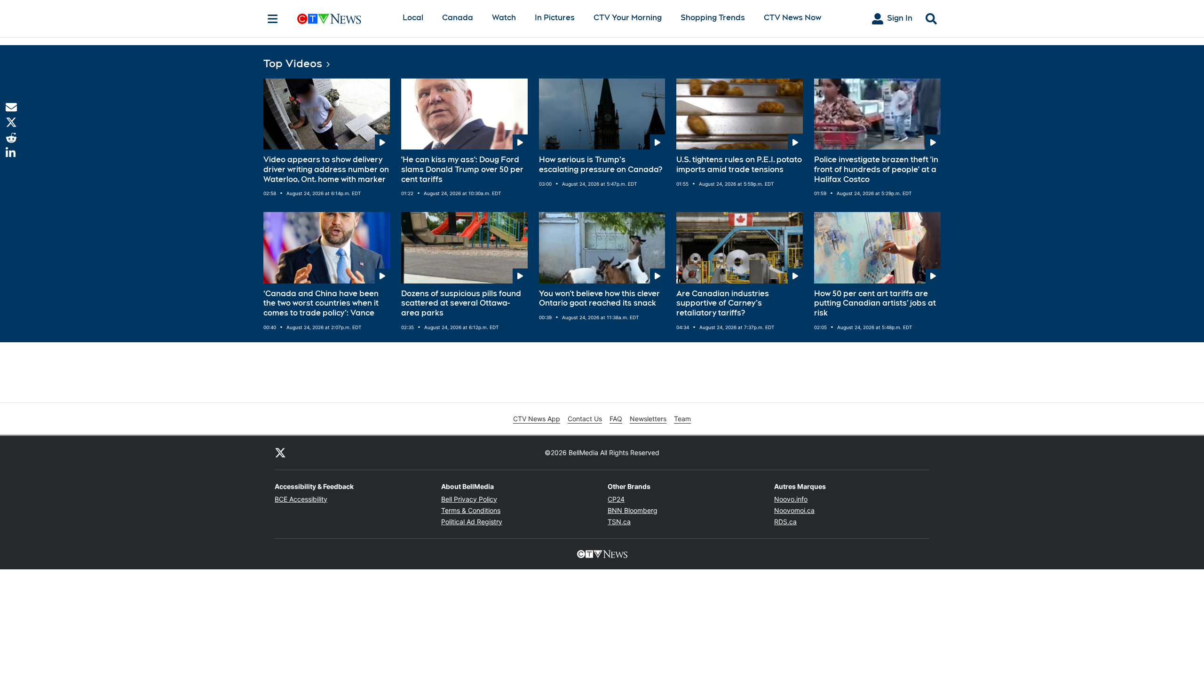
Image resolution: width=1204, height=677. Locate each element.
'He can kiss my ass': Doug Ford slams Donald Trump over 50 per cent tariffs (462, 169)
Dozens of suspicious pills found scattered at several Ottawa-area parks (461, 303)
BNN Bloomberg (632, 510)
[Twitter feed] (280, 452)
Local (413, 17)
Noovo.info (791, 499)
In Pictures (555, 17)
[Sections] (272, 18)
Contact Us (585, 419)
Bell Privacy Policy (469, 499)
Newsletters (648, 419)
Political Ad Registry (471, 522)
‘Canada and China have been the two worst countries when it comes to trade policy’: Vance (321, 303)
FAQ (616, 419)
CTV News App (536, 419)
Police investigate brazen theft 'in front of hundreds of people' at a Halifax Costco (876, 169)
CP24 (616, 499)
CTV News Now (792, 17)
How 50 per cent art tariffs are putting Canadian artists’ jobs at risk (875, 303)
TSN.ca (619, 522)
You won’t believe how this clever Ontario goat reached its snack (599, 298)
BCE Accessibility (301, 499)
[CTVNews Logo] (342, 18)
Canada (457, 17)
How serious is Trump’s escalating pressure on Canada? (600, 164)
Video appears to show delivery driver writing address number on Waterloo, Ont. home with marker (326, 169)
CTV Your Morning (628, 17)
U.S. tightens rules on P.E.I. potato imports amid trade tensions (739, 164)
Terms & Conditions (470, 510)
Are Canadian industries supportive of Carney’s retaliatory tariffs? (722, 303)
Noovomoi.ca (794, 510)
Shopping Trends (713, 17)
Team (682, 419)
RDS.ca (785, 522)
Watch (504, 17)
